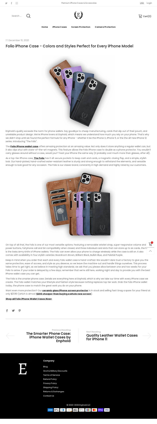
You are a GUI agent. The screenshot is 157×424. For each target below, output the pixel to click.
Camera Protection (105, 27)
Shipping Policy (50, 387)
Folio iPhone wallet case (24, 146)
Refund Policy (50, 379)
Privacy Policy (50, 383)
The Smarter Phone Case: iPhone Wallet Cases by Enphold (48, 337)
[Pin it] (19, 311)
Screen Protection (80, 27)
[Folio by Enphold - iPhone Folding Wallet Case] (78, 205)
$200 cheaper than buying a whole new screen (63, 293)
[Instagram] (16, 3)
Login (149, 3)
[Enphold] (78, 15)
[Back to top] (150, 251)
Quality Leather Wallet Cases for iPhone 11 (112, 337)
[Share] (7, 311)
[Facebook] (11, 3)
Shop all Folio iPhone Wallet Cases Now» (29, 298)
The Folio (39, 158)
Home (45, 27)
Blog (45, 366)
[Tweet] (13, 311)
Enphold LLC (84, 405)
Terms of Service (51, 375)
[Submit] (28, 16)
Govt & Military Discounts (55, 370)
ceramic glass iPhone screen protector (65, 290)
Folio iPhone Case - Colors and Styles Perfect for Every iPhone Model (69, 46)
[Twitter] (6, 3)
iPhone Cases (59, 27)
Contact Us (48, 395)
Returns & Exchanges (53, 391)
